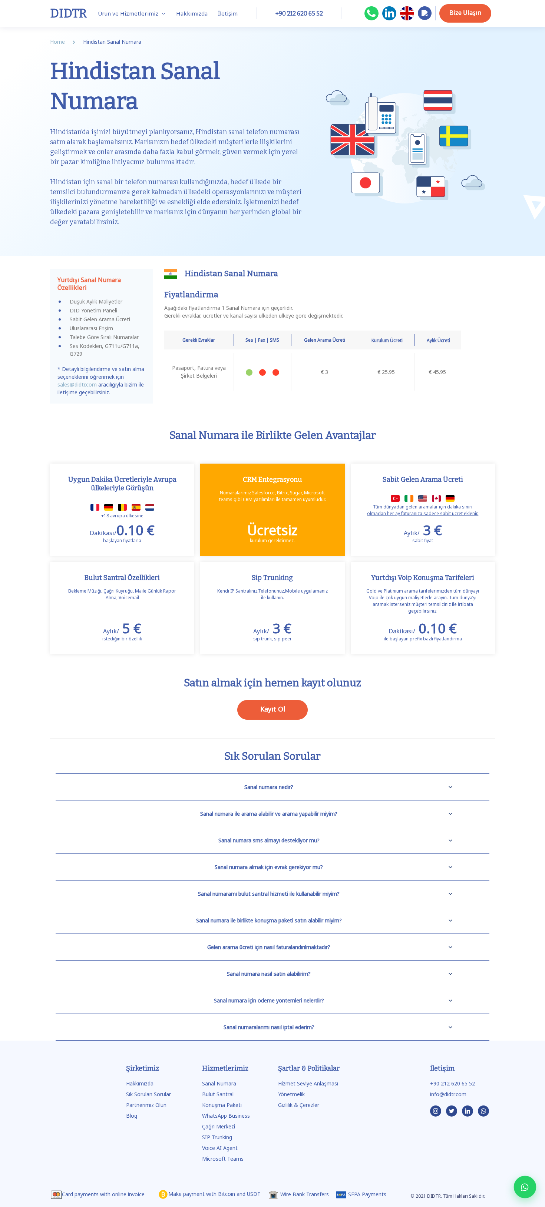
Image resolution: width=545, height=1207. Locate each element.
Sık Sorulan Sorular (148, 1094)
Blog (131, 1115)
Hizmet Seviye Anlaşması (308, 1083)
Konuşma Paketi (222, 1104)
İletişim (228, 13)
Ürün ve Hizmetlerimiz (129, 13)
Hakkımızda (192, 13)
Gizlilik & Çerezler (298, 1104)
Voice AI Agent (220, 1147)
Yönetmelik (291, 1094)
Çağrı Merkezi (218, 1126)
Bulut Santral (218, 1094)
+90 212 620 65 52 (452, 1083)
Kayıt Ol (272, 708)
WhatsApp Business (226, 1115)
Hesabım (424, 19)
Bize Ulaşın (465, 13)
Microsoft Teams (223, 1158)
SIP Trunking (217, 1137)
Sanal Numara (219, 1083)
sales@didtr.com (77, 384)
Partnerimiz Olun (146, 1104)
